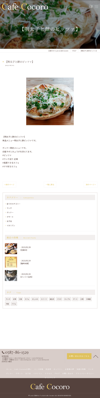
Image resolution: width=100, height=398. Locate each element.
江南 (20, 299)
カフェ (27, 299)
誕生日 (52, 299)
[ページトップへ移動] (95, 356)
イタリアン (11, 225)
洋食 (7, 304)
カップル (67, 299)
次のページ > (91, 184)
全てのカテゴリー (13, 204)
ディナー (10, 212)
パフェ (14, 304)
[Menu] (96, 6)
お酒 (81, 299)
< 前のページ (9, 184)
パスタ (59, 299)
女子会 (9, 221)
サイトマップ (50, 378)
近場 (14, 299)
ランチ (9, 208)
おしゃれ (35, 299)
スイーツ (44, 299)
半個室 (88, 299)
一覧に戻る (50, 184)
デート (75, 299)
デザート (10, 217)
